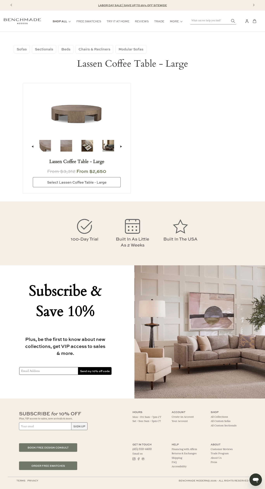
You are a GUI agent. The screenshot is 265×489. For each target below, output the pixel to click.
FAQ (174, 462)
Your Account (180, 421)
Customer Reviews (222, 449)
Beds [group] (65, 49)
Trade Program (220, 453)
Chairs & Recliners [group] (94, 49)
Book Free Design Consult (48, 447)
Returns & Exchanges (184, 453)
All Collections (219, 417)
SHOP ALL (60, 21)
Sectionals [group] (44, 49)
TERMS (20, 480)
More (174, 21)
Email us (137, 454)
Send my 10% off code (95, 371)
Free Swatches (88, 21)
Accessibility (179, 466)
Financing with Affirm (184, 449)
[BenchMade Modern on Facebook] (138, 458)
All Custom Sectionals (223, 425)
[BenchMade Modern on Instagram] (133, 458)
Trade (159, 21)
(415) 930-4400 (142, 449)
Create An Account (183, 417)
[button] (11, 5)
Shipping (177, 458)
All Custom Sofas (220, 421)
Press (214, 462)
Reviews (142, 21)
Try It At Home (118, 21)
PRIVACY (32, 480)
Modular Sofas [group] (131, 49)
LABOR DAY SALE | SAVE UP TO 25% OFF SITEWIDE (132, 5)
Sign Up (79, 426)
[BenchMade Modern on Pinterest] (142, 458)
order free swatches (48, 465)
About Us (216, 458)
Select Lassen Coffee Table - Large (77, 182)
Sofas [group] (22, 49)
